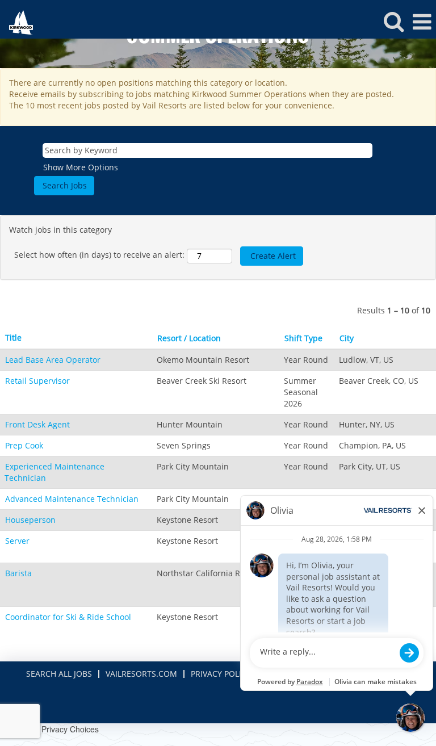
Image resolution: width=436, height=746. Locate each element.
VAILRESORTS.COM (141, 673)
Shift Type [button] (303, 338)
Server (17, 540)
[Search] (393, 21)
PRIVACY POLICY (221, 673)
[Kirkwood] (16, 21)
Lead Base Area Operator (52, 359)
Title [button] (13, 337)
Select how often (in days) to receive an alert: (99, 254)
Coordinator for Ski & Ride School (68, 616)
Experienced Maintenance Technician (54, 472)
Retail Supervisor (37, 380)
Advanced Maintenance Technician (72, 498)
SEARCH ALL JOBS (59, 673)
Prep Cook (24, 445)
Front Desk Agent (37, 424)
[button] (422, 21)
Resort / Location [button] (189, 338)
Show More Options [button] (80, 167)
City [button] (346, 338)
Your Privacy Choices (61, 729)
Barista (18, 573)
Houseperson (30, 519)
